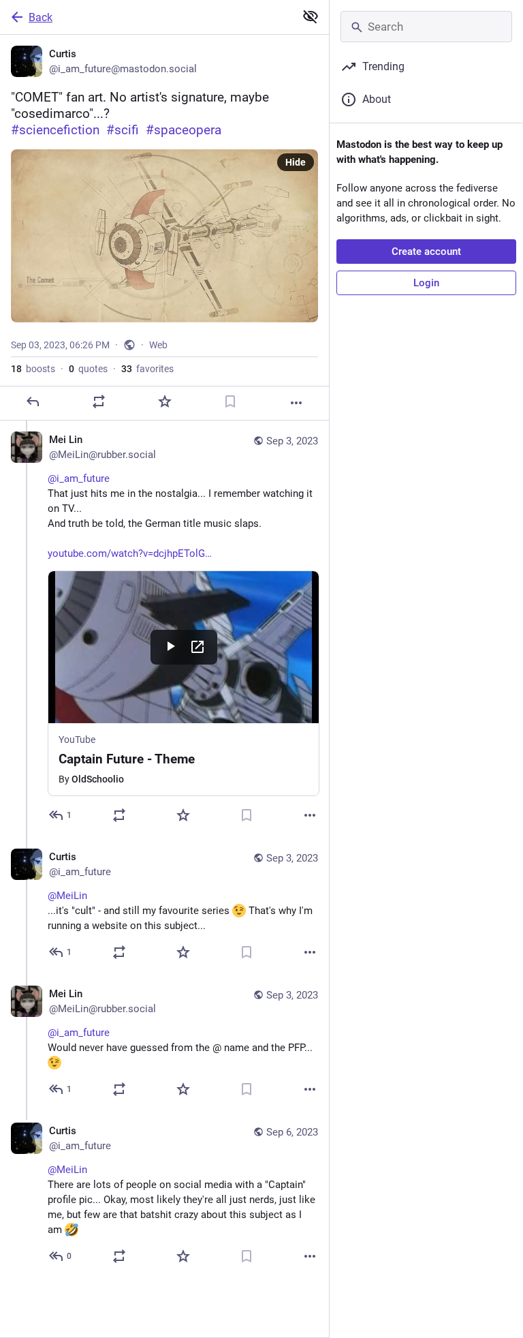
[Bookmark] (230, 401)
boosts (33, 368)
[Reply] (33, 401)
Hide (295, 162)
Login (426, 283)
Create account (426, 251)
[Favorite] (165, 401)
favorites (147, 368)
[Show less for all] (310, 16)
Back (40, 17)
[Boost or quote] (99, 401)
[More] (296, 403)
